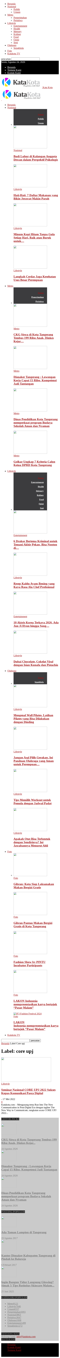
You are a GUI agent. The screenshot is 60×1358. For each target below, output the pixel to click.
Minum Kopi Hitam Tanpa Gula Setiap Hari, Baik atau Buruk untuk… (34, 238)
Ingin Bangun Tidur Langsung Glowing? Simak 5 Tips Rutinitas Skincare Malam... (27, 1284)
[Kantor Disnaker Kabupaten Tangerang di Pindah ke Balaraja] (9, 1249)
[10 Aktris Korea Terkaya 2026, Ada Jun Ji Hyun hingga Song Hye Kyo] (30, 613)
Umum (17, 12)
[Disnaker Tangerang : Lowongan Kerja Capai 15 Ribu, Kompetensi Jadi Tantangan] (30, 368)
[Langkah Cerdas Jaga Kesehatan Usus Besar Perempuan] (30, 267)
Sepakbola (19, 48)
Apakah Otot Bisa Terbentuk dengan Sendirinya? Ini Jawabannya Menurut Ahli (32, 842)
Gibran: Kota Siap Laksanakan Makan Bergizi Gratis (34, 885)
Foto (9, 51)
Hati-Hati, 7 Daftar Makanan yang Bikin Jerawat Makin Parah (36, 197)
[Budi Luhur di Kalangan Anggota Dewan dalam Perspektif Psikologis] (30, 147)
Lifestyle (11, 23)
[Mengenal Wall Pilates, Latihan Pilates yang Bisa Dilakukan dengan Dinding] (30, 706)
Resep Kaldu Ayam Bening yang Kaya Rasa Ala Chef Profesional (34, 585)
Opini (16, 39)
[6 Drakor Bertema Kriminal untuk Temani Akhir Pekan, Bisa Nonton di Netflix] (30, 532)
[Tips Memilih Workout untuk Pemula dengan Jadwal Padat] (30, 791)
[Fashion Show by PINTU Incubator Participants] (30, 953)
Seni (16, 42)
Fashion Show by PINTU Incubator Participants (30, 963)
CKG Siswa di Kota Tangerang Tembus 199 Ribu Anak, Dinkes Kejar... (29, 1141)
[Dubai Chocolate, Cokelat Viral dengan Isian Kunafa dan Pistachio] (30, 652)
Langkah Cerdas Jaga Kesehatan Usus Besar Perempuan (35, 278)
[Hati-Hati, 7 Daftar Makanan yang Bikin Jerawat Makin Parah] (30, 186)
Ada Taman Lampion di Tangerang (23, 1232)
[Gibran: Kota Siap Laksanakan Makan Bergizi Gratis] (30, 875)
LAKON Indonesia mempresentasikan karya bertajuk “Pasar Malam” (35, 1004)
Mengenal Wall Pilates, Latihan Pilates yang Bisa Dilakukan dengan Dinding (33, 719)
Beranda (11, 3)
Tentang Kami (14, 70)
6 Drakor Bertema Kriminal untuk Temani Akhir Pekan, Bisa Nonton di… (35, 545)
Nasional (11, 6)
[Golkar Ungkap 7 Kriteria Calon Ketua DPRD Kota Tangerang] (30, 453)
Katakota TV (13, 53)
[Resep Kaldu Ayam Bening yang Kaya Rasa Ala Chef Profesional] (30, 575)
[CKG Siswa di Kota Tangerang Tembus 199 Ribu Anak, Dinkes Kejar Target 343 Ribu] (30, 326)
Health (17, 28)
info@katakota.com (26, 1336)
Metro (10, 15)
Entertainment (20, 26)
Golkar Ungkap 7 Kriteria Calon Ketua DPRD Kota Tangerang (34, 463)
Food (16, 37)
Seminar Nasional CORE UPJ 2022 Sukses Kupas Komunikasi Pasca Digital (28, 1091)
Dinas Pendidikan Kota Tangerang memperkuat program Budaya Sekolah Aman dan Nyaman (36, 423)
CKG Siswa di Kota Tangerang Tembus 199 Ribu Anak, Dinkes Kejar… (34, 338)
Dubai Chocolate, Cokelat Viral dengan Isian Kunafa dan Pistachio (36, 663)
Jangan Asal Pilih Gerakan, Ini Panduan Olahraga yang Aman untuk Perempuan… (34, 761)
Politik (17, 9)
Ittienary (18, 31)
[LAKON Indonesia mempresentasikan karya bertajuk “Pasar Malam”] (30, 992)
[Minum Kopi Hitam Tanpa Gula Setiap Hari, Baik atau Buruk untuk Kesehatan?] (30, 225)
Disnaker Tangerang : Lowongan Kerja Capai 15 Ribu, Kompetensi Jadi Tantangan (35, 380)
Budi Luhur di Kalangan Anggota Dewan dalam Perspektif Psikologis (36, 158)
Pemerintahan (20, 17)
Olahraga (11, 45)
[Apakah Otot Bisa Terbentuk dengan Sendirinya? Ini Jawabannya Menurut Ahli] (30, 830)
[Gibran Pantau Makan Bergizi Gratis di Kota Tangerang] (30, 914)
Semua (41, 114)
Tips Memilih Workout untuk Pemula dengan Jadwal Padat (33, 801)
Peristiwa (18, 20)
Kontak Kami (14, 72)
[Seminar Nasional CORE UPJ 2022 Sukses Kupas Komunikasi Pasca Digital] (26, 1081)
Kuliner (17, 34)
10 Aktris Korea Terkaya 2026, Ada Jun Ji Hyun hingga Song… (36, 624)
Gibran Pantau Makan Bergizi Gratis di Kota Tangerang (33, 924)
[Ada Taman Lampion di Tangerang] (9, 1226)
